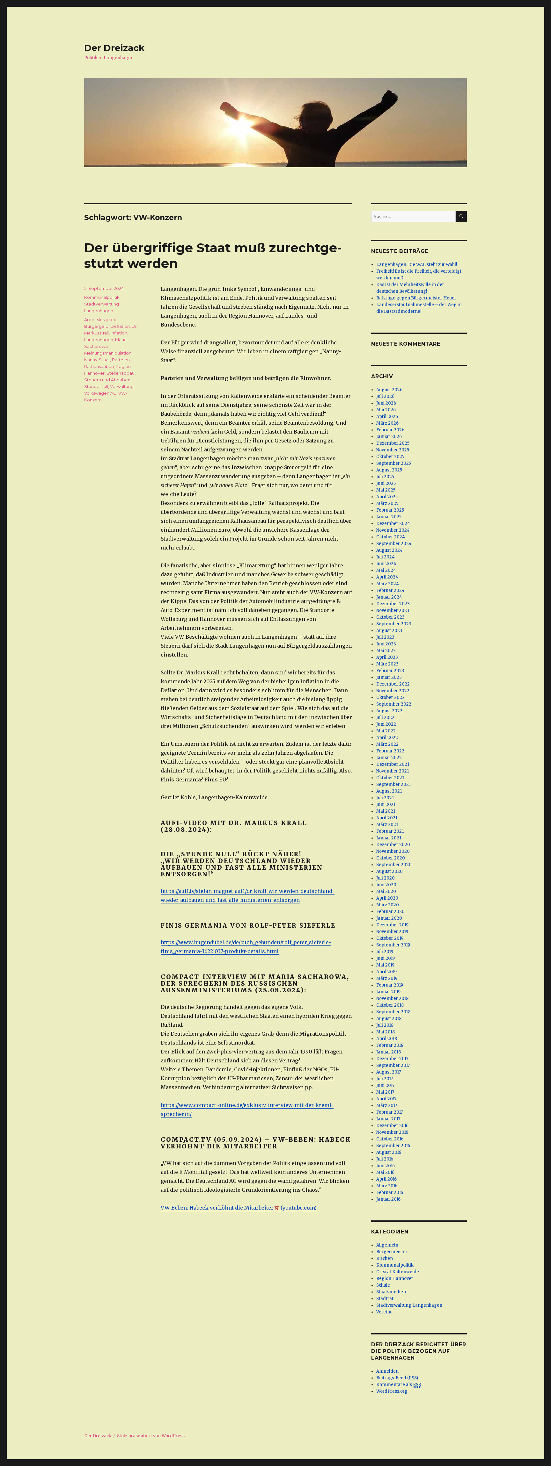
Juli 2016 (384, 1159)
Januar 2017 (388, 1119)
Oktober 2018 (390, 1005)
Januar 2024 (389, 597)
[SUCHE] (461, 216)
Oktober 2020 (390, 858)
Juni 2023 (386, 644)
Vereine (384, 1312)
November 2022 (392, 690)
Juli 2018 (384, 1025)
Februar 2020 (390, 911)
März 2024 (387, 583)
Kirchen (384, 1258)
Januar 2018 (388, 1052)
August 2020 (389, 871)
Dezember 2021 (392, 764)
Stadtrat (384, 1298)
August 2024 (389, 550)
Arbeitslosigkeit (100, 319)
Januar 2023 (389, 677)
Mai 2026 (386, 410)
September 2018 (393, 1012)
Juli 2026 (385, 396)
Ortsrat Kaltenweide (397, 1272)
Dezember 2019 (392, 925)
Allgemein (387, 1245)
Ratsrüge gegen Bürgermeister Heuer (416, 298)
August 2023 (389, 630)
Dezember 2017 (392, 1058)
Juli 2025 (385, 476)
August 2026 (389, 389)
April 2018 (386, 1038)
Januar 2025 (388, 517)
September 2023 (393, 624)
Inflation (119, 332)
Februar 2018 (389, 1045)
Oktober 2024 (390, 537)
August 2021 (389, 791)
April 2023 (387, 657)
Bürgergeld (96, 326)
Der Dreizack (114, 47)
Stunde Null (96, 386)
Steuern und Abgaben (107, 379)
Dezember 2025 (392, 443)
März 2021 (387, 824)
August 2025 (389, 470)
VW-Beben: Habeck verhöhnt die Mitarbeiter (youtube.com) (239, 1207)
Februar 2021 (390, 831)
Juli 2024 (385, 557)
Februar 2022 (390, 751)
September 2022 (393, 704)
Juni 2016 (385, 1165)
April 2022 (387, 737)
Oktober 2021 (390, 777)
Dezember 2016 (392, 1125)
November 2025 (392, 450)
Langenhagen (98, 339)
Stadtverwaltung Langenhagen (409, 1305)
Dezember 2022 (393, 684)
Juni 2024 (386, 563)
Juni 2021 (385, 804)
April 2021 (386, 818)
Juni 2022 (386, 724)
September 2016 (393, 1145)
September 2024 (394, 543)
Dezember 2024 (393, 523)
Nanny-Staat (97, 359)
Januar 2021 (388, 838)
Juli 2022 (385, 717)
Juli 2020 (385, 878)
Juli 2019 (384, 951)
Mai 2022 (386, 731)
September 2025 (393, 463)
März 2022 (387, 744)
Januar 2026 (389, 436)
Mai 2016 (385, 1172)
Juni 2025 (386, 483)
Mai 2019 (385, 965)
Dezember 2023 (393, 604)
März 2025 (387, 503)
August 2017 (388, 1072)
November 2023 (392, 610)
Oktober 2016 (389, 1139)
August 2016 (388, 1152)
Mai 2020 (386, 891)
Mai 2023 (386, 650)
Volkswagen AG (100, 393)
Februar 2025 (390, 510)
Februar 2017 (389, 1112)
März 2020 (387, 905)
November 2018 (392, 998)
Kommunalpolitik (102, 297)
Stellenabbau (121, 373)
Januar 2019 (388, 992)
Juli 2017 (384, 1079)
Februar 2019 (389, 985)
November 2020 (393, 851)
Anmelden (387, 1371)
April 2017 (386, 1099)
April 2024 (387, 577)
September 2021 (393, 784)
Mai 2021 (385, 811)
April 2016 (386, 1179)
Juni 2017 (385, 1085)
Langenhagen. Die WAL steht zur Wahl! (416, 264)
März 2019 (386, 978)
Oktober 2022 (390, 697)
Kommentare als (398, 1384)
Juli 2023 (385, 637)
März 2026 (387, 423)
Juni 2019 (385, 958)
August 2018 (388, 1018)
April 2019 (386, 971)
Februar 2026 (390, 430)
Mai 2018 (385, 1032)
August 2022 (389, 711)
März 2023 (387, 664)
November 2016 (392, 1132)
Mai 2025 (385, 490)
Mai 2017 (385, 1092)
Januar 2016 (388, 1199)
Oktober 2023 (390, 617)
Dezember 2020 (393, 844)
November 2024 (393, 530)
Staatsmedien (391, 1292)
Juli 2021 (385, 798)
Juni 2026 (386, 403)
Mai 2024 (386, 570)
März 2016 (386, 1186)
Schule (383, 1285)
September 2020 (394, 864)
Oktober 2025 (390, 456)
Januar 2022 (389, 757)
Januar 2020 (389, 918)
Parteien (121, 359)
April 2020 (387, 898)
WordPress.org (392, 1391)
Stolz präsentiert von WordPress (151, 1436)
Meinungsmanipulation (107, 353)
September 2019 (393, 945)
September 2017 (393, 1065)
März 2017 (386, 1105)
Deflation (120, 326)
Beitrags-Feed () (397, 1378)
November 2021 (392, 771)
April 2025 (387, 496)
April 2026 (387, 416)
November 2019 (392, 931)
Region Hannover (394, 1278)
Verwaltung (122, 386)
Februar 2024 (390, 590)
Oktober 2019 (389, 938)
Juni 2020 (386, 885)
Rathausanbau (99, 366)
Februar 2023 (390, 670)
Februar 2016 (389, 1192)
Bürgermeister (392, 1251)
